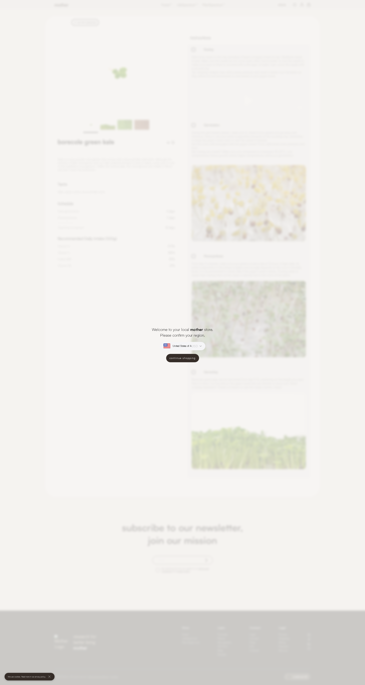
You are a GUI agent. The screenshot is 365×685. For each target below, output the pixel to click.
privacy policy (40, 677)
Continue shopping (183, 358)
